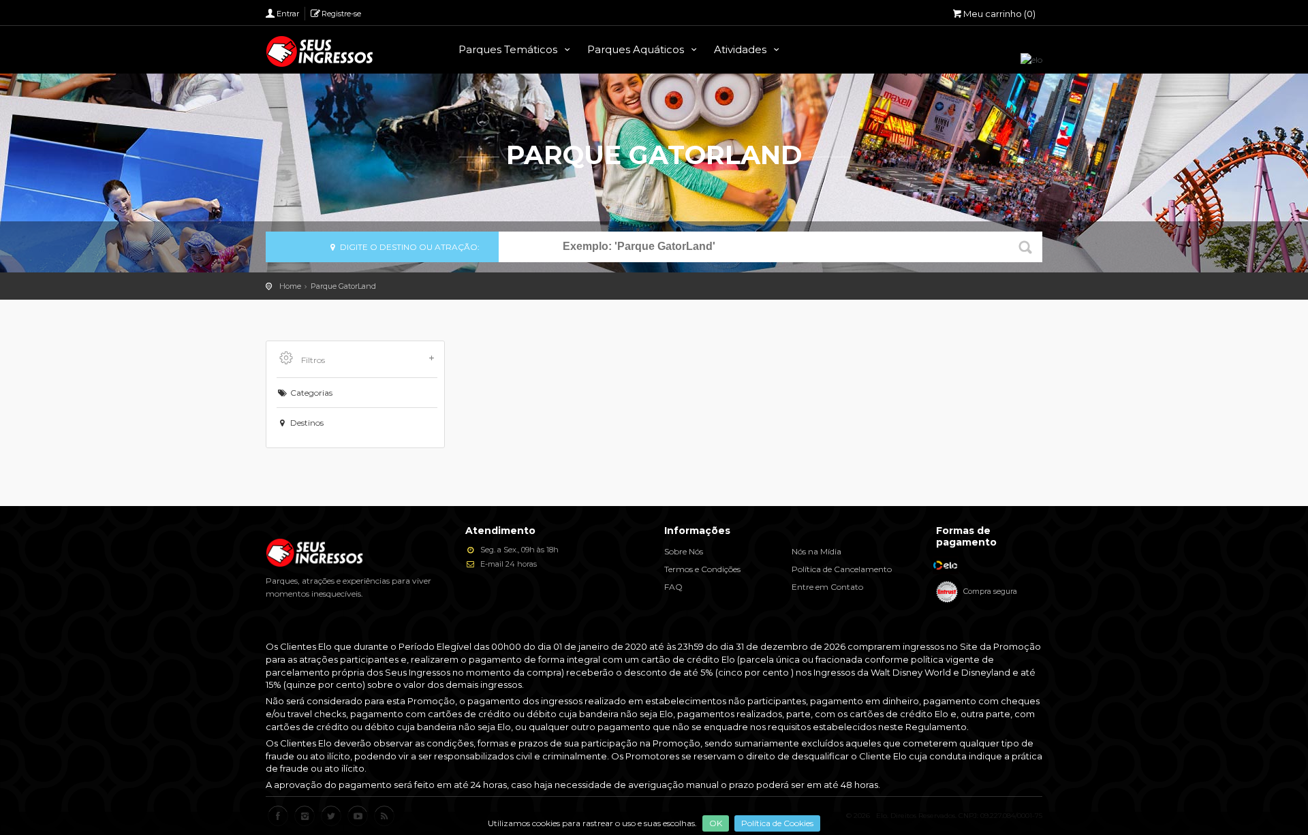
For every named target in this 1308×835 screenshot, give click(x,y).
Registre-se (341, 13)
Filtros (312, 360)
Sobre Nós (683, 551)
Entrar (288, 13)
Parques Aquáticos (637, 49)
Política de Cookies (777, 823)
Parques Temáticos (509, 49)
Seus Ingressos (320, 51)
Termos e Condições (702, 569)
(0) (999, 13)
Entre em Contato (827, 587)
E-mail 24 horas (507, 564)
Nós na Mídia (816, 551)
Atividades (741, 49)
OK (715, 823)
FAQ (673, 587)
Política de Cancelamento (842, 569)
